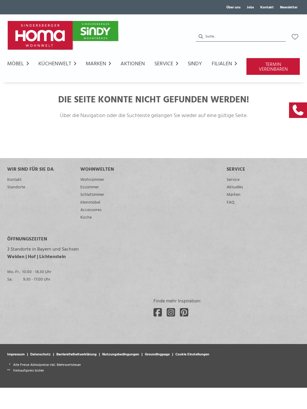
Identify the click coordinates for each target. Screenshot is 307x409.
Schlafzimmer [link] (92, 194)
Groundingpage (157, 354)
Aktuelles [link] (235, 187)
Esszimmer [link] (89, 187)
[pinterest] (184, 312)
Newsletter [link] (288, 7)
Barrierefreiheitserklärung (76, 354)
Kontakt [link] (267, 7)
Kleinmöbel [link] (90, 202)
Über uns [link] (233, 7)
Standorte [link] (16, 187)
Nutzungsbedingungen (120, 354)
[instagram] (171, 312)
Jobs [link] (250, 7)
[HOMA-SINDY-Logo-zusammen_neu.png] (64, 36)
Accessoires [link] (91, 209)
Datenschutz (40, 354)
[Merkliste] (295, 37)
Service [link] (233, 179)
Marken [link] (233, 194)
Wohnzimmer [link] (92, 179)
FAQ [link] (230, 202)
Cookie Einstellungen (192, 354)
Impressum (16, 354)
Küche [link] (86, 217)
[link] (298, 110)
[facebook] (158, 312)
